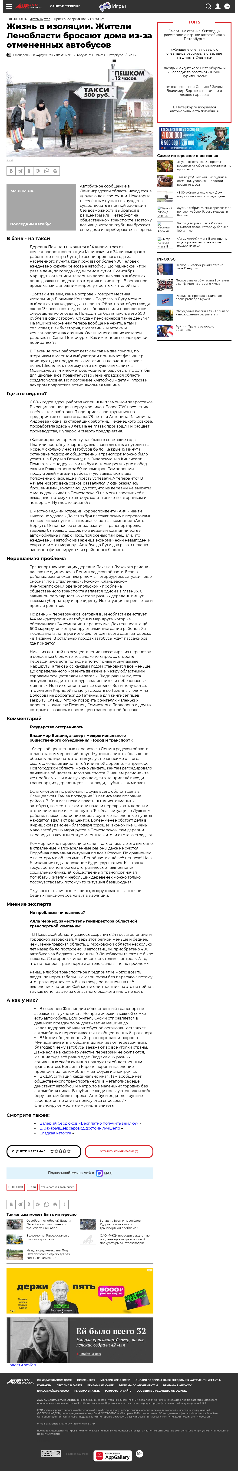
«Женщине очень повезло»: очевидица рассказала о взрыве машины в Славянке (194, 54)
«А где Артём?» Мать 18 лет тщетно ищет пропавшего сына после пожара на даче (202, 242)
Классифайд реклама (53, 1390)
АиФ (10, 160)
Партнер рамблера (77, 1453)
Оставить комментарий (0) (119, 1151)
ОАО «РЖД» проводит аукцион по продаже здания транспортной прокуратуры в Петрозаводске (125, 1239)
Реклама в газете (69, 1385)
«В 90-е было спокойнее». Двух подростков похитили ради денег (201, 194)
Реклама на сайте (100, 1385)
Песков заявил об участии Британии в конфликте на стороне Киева (202, 282)
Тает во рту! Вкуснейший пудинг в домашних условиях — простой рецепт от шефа (202, 180)
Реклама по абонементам (138, 1385)
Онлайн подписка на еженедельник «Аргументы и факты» (178, 1380)
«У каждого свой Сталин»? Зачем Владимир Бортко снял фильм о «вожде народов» (194, 91)
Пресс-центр (86, 1380)
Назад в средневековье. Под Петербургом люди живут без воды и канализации (48, 1254)
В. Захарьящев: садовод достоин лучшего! (80, 1128)
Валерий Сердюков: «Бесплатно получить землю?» (89, 1123)
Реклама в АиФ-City (177, 1385)
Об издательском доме (54, 1380)
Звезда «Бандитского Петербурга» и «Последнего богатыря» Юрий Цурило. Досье (194, 72)
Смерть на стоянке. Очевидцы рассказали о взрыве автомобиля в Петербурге (194, 35)
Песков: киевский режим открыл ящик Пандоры (199, 267)
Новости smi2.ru (22, 1365)
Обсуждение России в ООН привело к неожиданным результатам (202, 313)
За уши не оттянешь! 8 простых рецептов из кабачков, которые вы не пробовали (204, 165)
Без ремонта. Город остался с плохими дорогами (47, 1237)
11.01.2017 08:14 (16, 19)
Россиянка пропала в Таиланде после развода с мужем (199, 297)
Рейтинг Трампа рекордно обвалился (195, 328)
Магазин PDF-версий (115, 1380)
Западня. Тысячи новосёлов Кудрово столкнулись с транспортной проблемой (120, 1224)
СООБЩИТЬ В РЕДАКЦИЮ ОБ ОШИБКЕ (162, 1390)
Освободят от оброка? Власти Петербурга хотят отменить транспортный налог (48, 1224)
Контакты (44, 1385)
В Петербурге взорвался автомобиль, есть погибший (194, 109)
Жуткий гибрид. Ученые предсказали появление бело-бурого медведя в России (204, 211)
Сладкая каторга (55, 1133)
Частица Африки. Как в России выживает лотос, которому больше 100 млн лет (202, 226)
